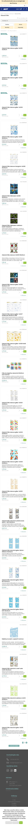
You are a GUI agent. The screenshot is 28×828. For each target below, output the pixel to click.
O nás (14, 800)
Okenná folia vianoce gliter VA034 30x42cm (12, 108)
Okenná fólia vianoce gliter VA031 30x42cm (12, 137)
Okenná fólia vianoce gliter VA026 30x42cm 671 (12, 285)
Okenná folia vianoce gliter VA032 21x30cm (12, 48)
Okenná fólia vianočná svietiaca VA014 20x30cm (14, 698)
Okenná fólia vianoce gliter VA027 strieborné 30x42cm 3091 (12, 314)
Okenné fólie (18, 13)
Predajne (14, 803)
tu (16, 3)
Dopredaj (20, 27)
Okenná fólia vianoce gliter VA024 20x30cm (12, 432)
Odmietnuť (15, 822)
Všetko (7, 24)
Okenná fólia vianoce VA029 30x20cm (13, 255)
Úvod (2, 13)
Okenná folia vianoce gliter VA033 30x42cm (12, 78)
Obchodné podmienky (14, 801)
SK (24, 5)
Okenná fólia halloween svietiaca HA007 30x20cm (12, 226)
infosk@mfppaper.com (16, 763)
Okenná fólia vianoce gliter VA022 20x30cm (12, 492)
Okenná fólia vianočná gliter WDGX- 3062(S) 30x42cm (13, 551)
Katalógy (14, 805)
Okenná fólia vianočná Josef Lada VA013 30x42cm (12, 669)
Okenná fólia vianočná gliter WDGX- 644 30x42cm (13, 610)
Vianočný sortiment (9, 13)
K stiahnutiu (14, 806)
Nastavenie (9, 822)
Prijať (21, 822)
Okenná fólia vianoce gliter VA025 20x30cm (12, 462)
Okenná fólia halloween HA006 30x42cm (11, 196)
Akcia (20, 24)
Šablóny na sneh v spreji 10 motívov (13, 639)
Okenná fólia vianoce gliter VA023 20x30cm (12, 403)
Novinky (7, 27)
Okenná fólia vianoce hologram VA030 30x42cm (13, 167)
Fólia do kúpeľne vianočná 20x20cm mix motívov (13, 373)
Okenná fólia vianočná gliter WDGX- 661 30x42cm (13, 580)
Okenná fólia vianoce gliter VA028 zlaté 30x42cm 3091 (14, 344)
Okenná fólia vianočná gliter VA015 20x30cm (12, 728)
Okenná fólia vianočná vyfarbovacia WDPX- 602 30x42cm (13, 521)
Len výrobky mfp (23, 18)
